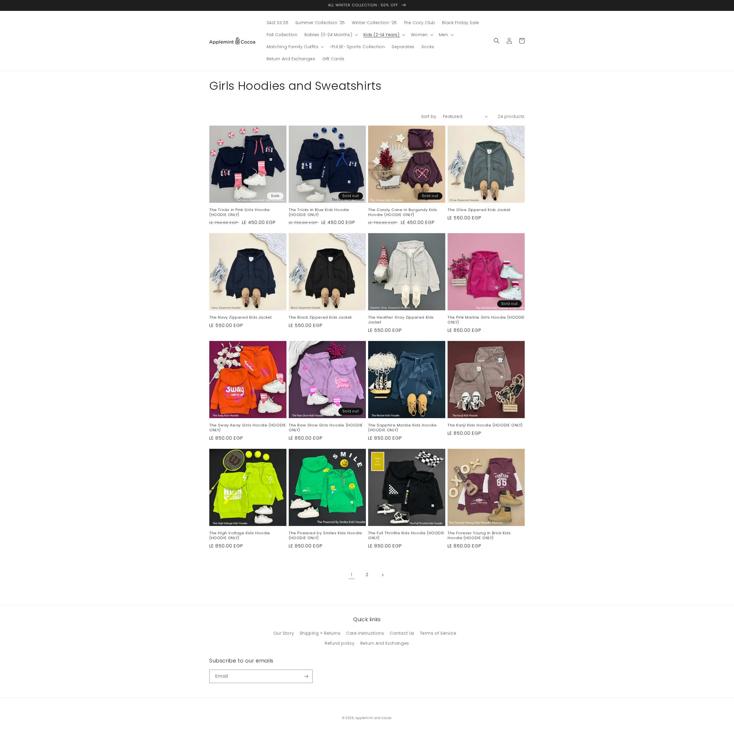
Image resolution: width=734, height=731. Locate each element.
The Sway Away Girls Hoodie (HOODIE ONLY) (247, 428)
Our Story (284, 633)
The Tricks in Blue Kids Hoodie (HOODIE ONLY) (319, 212)
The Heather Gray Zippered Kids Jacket (401, 320)
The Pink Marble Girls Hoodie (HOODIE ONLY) (486, 320)
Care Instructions (365, 633)
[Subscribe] (306, 676)
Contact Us (402, 633)
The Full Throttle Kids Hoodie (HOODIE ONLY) (406, 536)
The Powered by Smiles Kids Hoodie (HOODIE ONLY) (325, 536)
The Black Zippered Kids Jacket (320, 317)
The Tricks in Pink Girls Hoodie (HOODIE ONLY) (239, 212)
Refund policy (340, 643)
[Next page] (382, 575)
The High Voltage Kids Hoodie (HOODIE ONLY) (239, 536)
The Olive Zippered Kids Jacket (479, 210)
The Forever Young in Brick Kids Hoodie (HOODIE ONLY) (479, 536)
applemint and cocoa (374, 718)
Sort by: (429, 116)
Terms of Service (438, 633)
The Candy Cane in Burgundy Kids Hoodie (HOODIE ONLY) (402, 212)
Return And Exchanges (384, 643)
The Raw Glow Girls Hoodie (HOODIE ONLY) (326, 428)
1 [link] (351, 574)
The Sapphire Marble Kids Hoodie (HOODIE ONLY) (402, 428)
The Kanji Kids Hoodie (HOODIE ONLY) (485, 425)
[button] (330, 35)
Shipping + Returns (320, 633)
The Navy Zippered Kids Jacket (240, 317)
